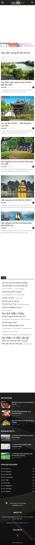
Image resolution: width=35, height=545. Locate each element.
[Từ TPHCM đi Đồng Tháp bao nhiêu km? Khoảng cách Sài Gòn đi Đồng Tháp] (5, 456)
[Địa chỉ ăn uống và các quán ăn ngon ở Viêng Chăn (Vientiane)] (5, 423)
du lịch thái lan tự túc (7, 328)
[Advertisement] (17, 24)
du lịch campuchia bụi (7, 294)
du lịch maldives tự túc (12, 307)
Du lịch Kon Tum (9, 304)
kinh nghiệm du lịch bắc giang (9, 334)
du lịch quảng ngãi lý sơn (13, 325)
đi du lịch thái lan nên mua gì (14, 341)
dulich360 (3, 87)
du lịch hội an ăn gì (10, 301)
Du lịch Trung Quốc (7, 477)
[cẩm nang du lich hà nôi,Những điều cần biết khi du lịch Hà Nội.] (17, 216)
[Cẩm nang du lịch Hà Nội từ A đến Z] (17, 186)
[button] (32, 2)
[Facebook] (17, 536)
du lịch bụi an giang (19, 288)
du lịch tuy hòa (17, 328)
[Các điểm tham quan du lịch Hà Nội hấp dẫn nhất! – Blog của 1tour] (17, 68)
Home (2, 50)
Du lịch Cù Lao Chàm (19, 294)
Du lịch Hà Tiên (18, 298)
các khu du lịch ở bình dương (14, 283)
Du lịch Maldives (6, 491)
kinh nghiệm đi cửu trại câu (24, 334)
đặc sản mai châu (28, 344)
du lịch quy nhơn (9, 322)
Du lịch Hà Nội (4, 79)
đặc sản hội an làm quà (12, 344)
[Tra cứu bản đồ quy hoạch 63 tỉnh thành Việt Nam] (17, 45)
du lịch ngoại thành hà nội (13, 316)
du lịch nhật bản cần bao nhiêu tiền (11, 319)
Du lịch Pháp (5, 480)
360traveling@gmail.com (21, 523)
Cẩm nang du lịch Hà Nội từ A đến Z (16, 200)
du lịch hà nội (8, 298)
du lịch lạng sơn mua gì (23, 304)
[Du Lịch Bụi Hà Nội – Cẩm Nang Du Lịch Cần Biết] (17, 108)
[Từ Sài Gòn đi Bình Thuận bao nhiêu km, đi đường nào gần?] (5, 438)
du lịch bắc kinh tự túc (7, 288)
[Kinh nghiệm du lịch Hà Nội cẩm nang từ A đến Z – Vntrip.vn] (17, 148)
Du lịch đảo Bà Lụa (27, 328)
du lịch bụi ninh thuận (12, 292)
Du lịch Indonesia (6, 488)
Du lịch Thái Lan (6, 469)
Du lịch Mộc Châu (13, 313)
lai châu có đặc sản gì (15, 338)
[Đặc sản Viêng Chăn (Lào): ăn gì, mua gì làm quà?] (5, 413)
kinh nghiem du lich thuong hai (9, 331)
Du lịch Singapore (6, 471)
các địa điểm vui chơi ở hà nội (14, 286)
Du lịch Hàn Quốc (6, 474)
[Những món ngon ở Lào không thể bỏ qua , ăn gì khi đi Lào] (5, 404)
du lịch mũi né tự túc (7, 310)
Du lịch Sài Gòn (5, 483)
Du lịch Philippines (6, 486)
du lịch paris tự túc (25, 319)
